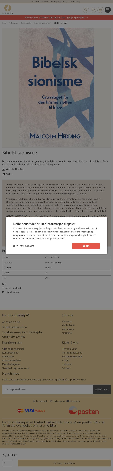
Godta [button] (86, 246)
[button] (23, 246)
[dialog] (56, 235)
